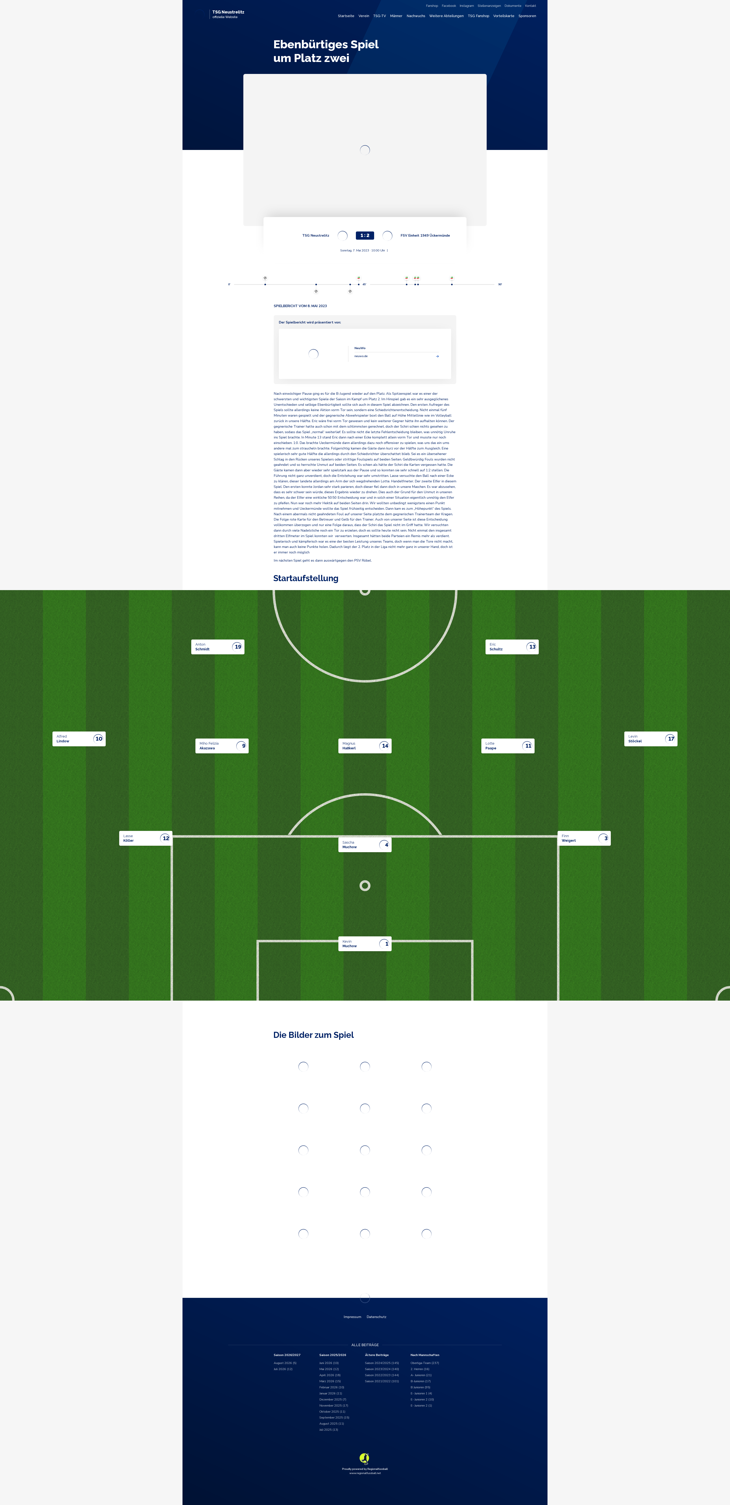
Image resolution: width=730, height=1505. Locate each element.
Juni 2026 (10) (329, 1363)
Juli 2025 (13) (328, 1430)
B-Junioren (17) (421, 1381)
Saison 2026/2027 (287, 1355)
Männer (396, 16)
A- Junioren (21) (421, 1375)
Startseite (346, 16)
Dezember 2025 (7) (332, 1399)
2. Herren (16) (420, 1369)
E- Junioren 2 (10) (422, 1399)
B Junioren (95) (420, 1387)
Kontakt (530, 6)
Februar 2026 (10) (331, 1387)
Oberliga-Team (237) (425, 1363)
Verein (364, 16)
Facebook (449, 6)
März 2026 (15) (330, 1381)
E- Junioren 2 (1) (421, 1406)
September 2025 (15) (334, 1417)
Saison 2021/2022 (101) (382, 1381)
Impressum (352, 1317)
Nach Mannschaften (425, 1355)
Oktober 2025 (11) (332, 1412)
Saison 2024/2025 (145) (382, 1363)
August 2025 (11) (331, 1424)
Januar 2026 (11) (330, 1393)
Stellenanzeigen (489, 6)
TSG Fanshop (478, 16)
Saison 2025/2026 (332, 1355)
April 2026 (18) (330, 1375)
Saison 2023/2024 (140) (382, 1369)
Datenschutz (376, 1317)
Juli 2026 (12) (283, 1369)
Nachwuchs (416, 16)
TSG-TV (379, 16)
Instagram (467, 6)
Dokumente (513, 6)
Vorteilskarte (503, 16)
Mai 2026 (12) (329, 1369)
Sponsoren (527, 16)
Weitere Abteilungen (446, 16)
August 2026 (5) (285, 1363)
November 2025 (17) (333, 1406)
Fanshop (432, 6)
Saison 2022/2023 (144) (382, 1375)
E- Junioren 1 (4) (421, 1393)
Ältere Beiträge (377, 1355)
